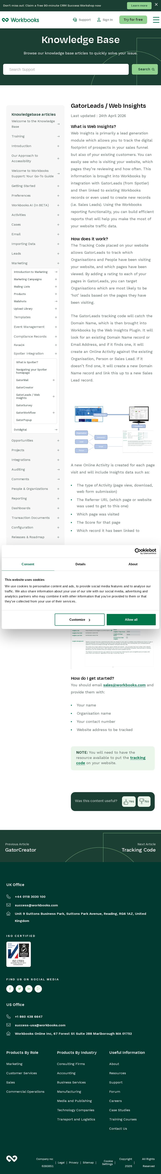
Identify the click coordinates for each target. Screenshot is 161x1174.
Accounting (66, 1073)
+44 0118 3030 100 (30, 897)
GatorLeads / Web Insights (28, 396)
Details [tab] (80, 564)
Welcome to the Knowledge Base (33, 124)
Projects (18, 450)
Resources (117, 1073)
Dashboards (21, 508)
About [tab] (133, 564)
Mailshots (20, 301)
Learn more (139, 5)
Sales (10, 1082)
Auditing (18, 469)
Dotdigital (20, 429)
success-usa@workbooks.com (40, 1025)
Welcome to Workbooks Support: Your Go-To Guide (33, 173)
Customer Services (21, 1073)
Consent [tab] (28, 564)
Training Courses (123, 1119)
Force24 (19, 345)
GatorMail (22, 380)
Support (115, 1082)
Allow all (131, 619)
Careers (115, 1101)
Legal (61, 1162)
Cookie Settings (107, 1163)
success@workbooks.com (36, 905)
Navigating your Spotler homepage (31, 371)
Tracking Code (139, 850)
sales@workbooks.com (124, 685)
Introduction (21, 146)
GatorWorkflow (26, 412)
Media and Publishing (74, 1101)
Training (18, 136)
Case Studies (119, 1110)
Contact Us (118, 1128)
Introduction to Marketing (31, 271)
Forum (114, 1091)
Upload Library (23, 308)
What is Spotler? (27, 362)
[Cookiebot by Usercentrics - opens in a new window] (137, 551)
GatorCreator (24, 387)
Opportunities (22, 440)
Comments (20, 479)
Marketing (14, 1064)
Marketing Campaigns (28, 279)
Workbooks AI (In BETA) (30, 205)
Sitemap (88, 1162)
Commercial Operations (25, 1091)
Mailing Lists (22, 286)
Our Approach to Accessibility (25, 158)
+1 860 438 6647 (29, 1017)
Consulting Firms (71, 1064)
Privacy (73, 1162)
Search (144, 69)
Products (20, 294)
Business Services (71, 1082)
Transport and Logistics (76, 1119)
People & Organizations (30, 489)
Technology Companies (75, 1110)
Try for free (133, 20)
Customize (77, 619)
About (114, 1064)
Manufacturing (69, 1091)
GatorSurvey (24, 405)
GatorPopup (24, 420)
